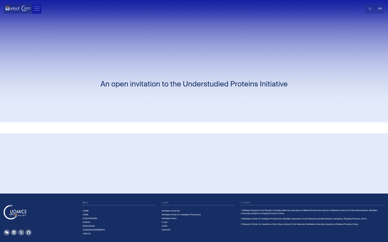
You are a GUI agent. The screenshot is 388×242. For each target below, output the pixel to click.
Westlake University (171, 210)
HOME (86, 210)
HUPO (164, 226)
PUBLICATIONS (90, 218)
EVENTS (86, 222)
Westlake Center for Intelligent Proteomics (181, 214)
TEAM (85, 214)
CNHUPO (166, 229)
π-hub (164, 222)
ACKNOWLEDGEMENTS (94, 229)
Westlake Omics (169, 218)
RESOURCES (89, 226)
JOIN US (87, 233)
